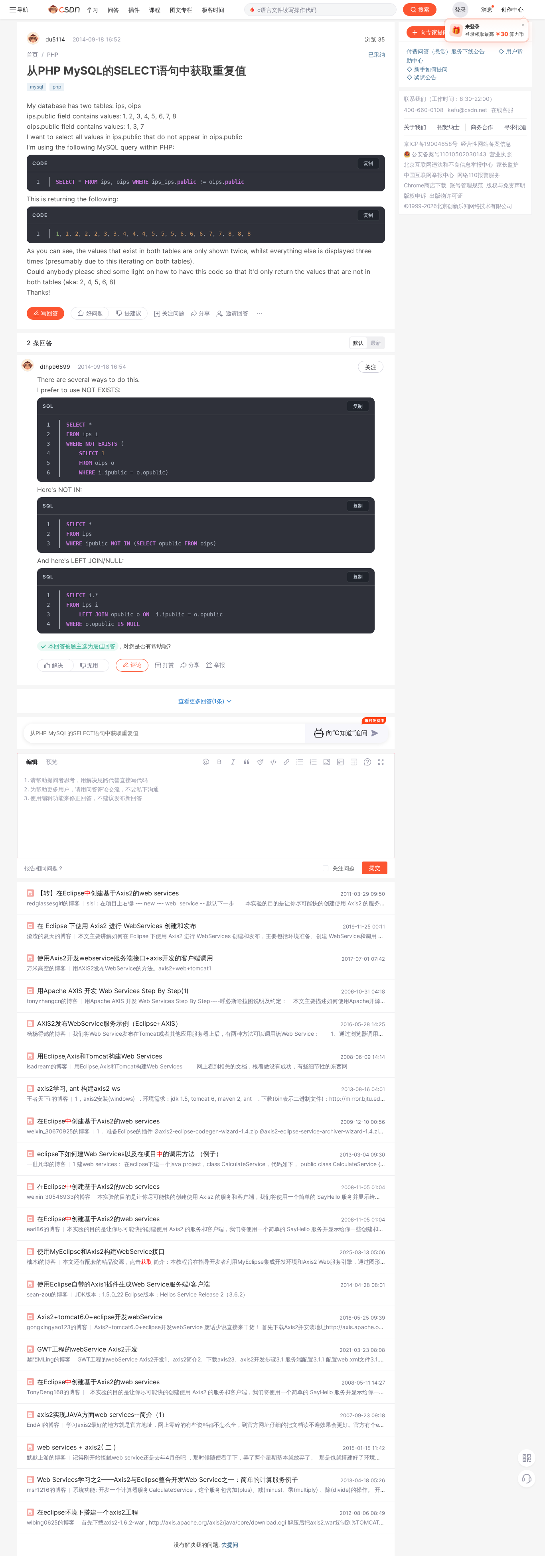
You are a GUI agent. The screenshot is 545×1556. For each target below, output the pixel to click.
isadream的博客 (47, 1066)
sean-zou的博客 (47, 1294)
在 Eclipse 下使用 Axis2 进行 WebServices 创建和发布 (116, 926)
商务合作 (482, 127)
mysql (36, 87)
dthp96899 (55, 366)
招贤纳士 (448, 127)
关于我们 (415, 127)
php (57, 87)
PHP (52, 54)
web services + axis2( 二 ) (76, 1447)
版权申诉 (415, 196)
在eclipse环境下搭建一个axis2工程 (87, 1512)
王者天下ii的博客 (47, 1098)
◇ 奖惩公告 (421, 77)
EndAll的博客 (43, 1424)
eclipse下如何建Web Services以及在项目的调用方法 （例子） (129, 1154)
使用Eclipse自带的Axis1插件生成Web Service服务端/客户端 (123, 1284)
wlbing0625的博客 (51, 1522)
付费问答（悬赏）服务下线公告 (446, 51)
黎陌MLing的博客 (49, 1359)
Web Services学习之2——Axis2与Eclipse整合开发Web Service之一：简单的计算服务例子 (167, 1479)
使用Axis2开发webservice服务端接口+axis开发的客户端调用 (125, 958)
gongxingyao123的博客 (57, 1327)
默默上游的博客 (46, 1457)
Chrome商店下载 (425, 185)
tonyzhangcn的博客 (52, 1000)
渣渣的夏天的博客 (49, 935)
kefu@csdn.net (467, 109)
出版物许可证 (446, 196)
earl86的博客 (43, 1229)
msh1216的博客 (46, 1489)
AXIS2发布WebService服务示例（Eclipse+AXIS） (109, 1023)
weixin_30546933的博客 (59, 1196)
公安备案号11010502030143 (449, 154)
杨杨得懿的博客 (46, 1033)
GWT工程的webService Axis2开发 (87, 1349)
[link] (32, 54)
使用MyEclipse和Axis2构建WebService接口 (101, 1251)
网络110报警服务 (478, 175)
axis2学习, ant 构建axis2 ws (78, 1088)
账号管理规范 (466, 185)
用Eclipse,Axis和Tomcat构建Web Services (99, 1056)
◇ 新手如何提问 (427, 69)
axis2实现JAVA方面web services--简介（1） (102, 1414)
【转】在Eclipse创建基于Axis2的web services (108, 893)
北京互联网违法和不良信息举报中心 (448, 164)
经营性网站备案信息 (486, 144)
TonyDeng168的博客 (53, 1392)
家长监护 (507, 164)
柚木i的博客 (41, 1261)
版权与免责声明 (505, 185)
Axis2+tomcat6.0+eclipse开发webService (99, 1317)
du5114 (55, 39)
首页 (32, 54)
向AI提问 (507, 32)
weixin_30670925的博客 (58, 1131)
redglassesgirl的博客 (53, 903)
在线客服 (502, 109)
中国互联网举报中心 (429, 175)
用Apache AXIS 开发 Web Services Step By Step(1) (113, 991)
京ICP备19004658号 (431, 144)
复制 (368, 163)
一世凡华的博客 (46, 1164)
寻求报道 (515, 127)
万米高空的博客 (46, 968)
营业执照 (501, 154)
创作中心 (512, 9)
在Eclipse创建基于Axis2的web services (98, 1121)
